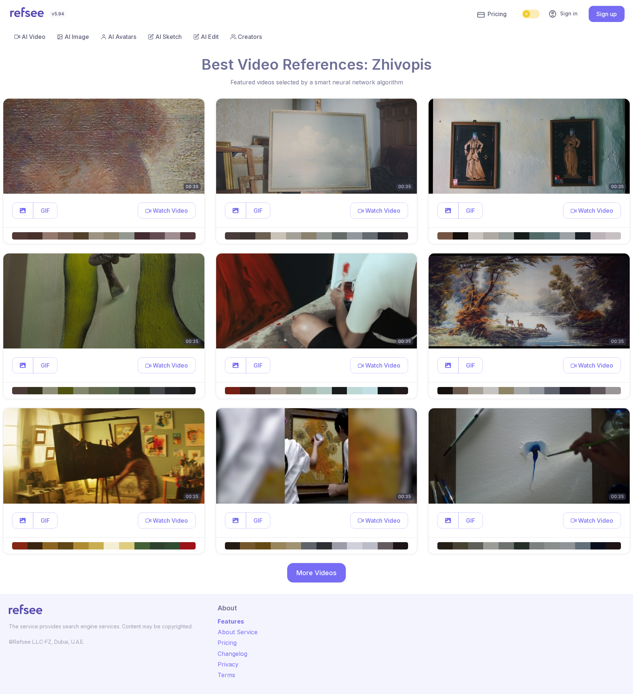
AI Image (76, 36)
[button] (22, 210)
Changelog (232, 653)
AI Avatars (122, 36)
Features (231, 621)
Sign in (563, 14)
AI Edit (210, 36)
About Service (238, 632)
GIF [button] (45, 210)
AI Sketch (168, 36)
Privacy (228, 664)
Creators (250, 36)
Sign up (606, 14)
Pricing (497, 14)
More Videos (316, 573)
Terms (226, 675)
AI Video (33, 36)
